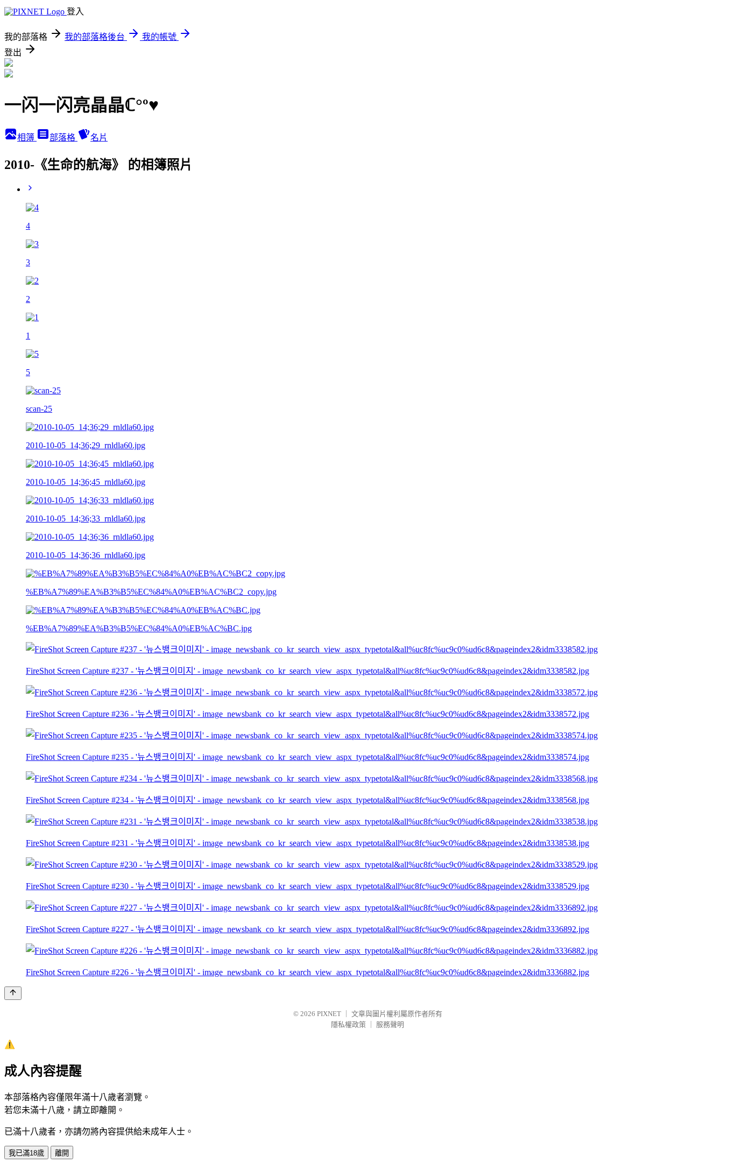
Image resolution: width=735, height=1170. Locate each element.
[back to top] (13, 993)
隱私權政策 (348, 1024)
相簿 (27, 137)
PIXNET (329, 1014)
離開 (62, 1153)
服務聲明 (390, 1024)
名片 (99, 137)
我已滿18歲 (26, 1153)
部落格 (63, 137)
